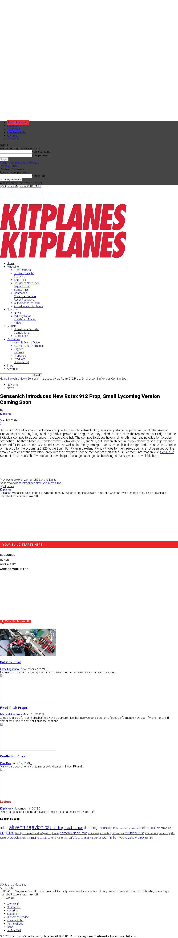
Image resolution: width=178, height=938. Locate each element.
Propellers (20, 355)
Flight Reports (22, 270)
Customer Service (25, 296)
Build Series (21, 336)
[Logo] (63, 229)
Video (17, 322)
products (13, 838)
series (80, 838)
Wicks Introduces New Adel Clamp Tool (38, 483)
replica (60, 838)
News (17, 312)
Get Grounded (10, 662)
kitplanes (116, 833)
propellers (25, 837)
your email (38, 175)
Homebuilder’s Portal (26, 329)
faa (17, 833)
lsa (122, 833)
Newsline (12, 309)
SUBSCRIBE (21, 289)
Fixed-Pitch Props (13, 708)
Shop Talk (20, 279)
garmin (47, 833)
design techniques (103, 828)
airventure (20, 827)
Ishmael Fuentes (10, 714)
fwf (41, 833)
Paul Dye (5, 763)
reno (53, 837)
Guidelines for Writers (27, 303)
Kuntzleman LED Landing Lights (37, 479)
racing (35, 837)
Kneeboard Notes (25, 319)
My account (14, 129)
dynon (120, 828)
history (55, 833)
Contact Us (20, 293)
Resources (13, 339)
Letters (5, 802)
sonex (98, 837)
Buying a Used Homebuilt (29, 345)
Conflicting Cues (12, 756)
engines (7, 832)
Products (19, 359)
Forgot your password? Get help (19, 162)
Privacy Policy (8, 166)
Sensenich (167, 452)
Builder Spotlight (24, 273)
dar (86, 828)
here (155, 456)
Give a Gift (13, 139)
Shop (10, 365)
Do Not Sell (14, 930)
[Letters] (28, 795)
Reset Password (24, 299)
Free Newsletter (16, 132)
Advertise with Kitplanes (28, 306)
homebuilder (69, 833)
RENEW (5, 559)
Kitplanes (5, 413)
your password (41, 155)
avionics (41, 827)
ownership (164, 833)
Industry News (22, 316)
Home (10, 263)
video (139, 837)
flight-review (27, 833)
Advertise (12, 135)
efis (139, 828)
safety (73, 837)
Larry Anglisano (9, 669)
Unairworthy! (21, 362)
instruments (93, 833)
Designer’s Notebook (26, 283)
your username (41, 151)
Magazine (13, 266)
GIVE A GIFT (8, 564)
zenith (148, 837)
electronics (163, 828)
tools (123, 837)
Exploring (19, 276)
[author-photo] (7, 486)
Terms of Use (15, 923)
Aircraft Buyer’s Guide (27, 342)
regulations (45, 838)
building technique (66, 827)
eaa (126, 828)
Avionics (19, 352)
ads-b (4, 828)
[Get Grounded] (28, 655)
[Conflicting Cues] (28, 749)
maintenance (134, 833)
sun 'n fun (110, 837)
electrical (149, 828)
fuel (37, 833)
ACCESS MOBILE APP (14, 569)
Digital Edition (22, 286)
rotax (66, 838)
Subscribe (13, 125)
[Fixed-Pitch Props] (28, 701)
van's (131, 837)
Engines (18, 349)
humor (82, 833)
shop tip (88, 837)
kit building (105, 833)
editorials (132, 828)
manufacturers (151, 833)
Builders (12, 326)
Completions (21, 332)
